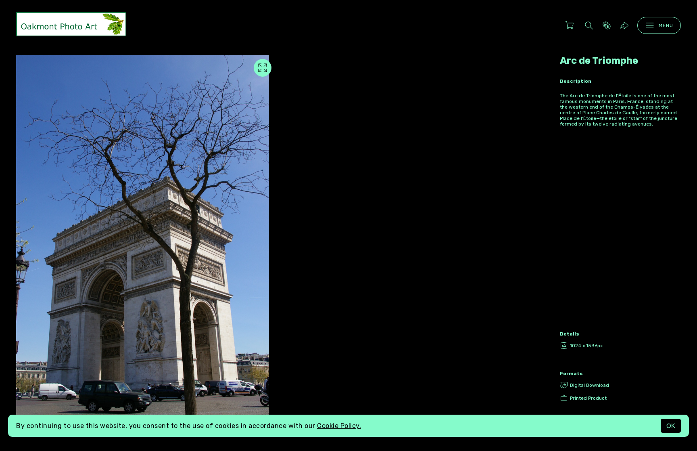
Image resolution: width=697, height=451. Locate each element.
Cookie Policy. (339, 426)
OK (670, 425)
